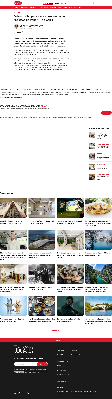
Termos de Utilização (26, 117)
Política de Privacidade (37, 117)
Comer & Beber (33, 7)
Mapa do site (60, 387)
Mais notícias (56, 330)
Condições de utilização (63, 374)
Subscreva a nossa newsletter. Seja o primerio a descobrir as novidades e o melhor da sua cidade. (25, 108)
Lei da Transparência (62, 378)
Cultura (40, 7)
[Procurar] (89, 3)
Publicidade (74, 350)
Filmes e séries (53, 7)
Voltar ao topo (57, 340)
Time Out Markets (60, 3)
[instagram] (15, 393)
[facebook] (23, 393)
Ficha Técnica (60, 350)
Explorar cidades (48, 3)
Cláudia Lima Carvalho (36, 25)
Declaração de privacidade (60, 366)
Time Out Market (77, 7)
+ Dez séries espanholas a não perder (11, 97)
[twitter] (28, 393)
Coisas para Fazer (24, 7)
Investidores (60, 358)
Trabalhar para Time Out (63, 361)
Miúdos (60, 7)
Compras (46, 7)
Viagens (65, 7)
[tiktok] (19, 393)
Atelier (70, 7)
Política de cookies (61, 370)
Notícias (16, 7)
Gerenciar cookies (61, 381)
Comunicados (60, 354)
